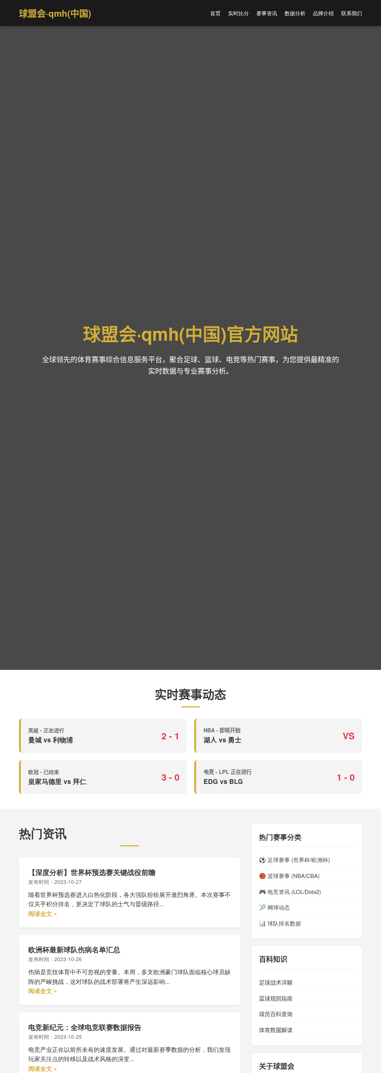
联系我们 (351, 13)
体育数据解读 (275, 1030)
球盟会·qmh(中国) (55, 13)
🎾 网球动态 (274, 907)
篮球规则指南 (275, 998)
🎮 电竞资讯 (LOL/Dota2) (290, 891)
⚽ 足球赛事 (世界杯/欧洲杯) (294, 859)
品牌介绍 (323, 13)
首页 (215, 13)
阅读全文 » (42, 913)
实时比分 (238, 13)
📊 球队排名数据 (280, 923)
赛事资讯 (266, 13)
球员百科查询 (275, 1014)
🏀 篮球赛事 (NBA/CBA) (289, 875)
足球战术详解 (275, 982)
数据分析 (295, 13)
